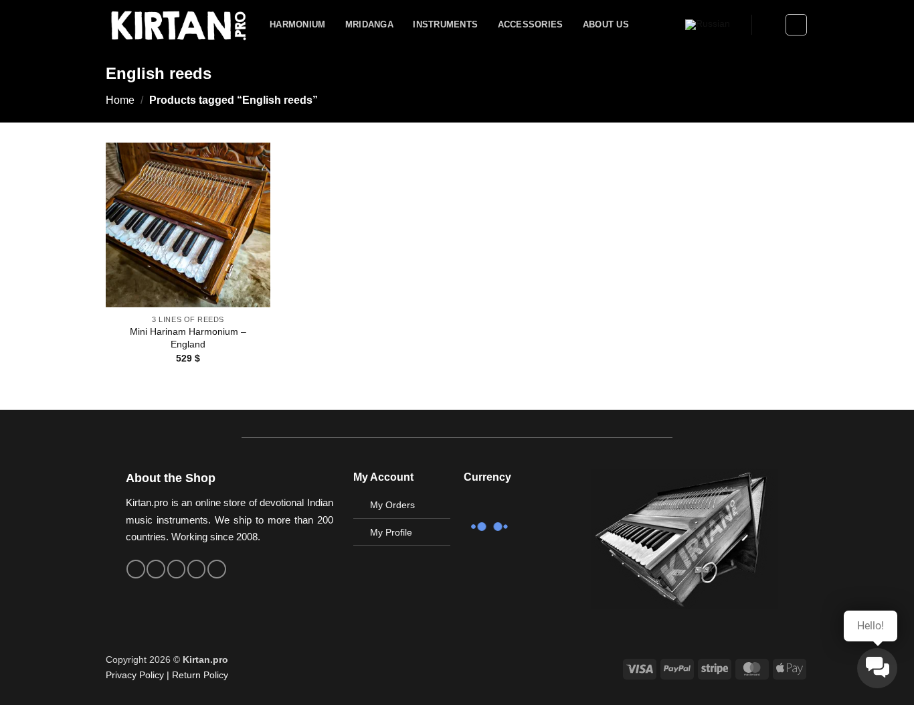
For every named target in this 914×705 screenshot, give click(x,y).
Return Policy (200, 675)
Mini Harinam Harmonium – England (188, 337)
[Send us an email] (176, 569)
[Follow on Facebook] (135, 569)
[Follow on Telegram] (216, 569)
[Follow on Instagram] (156, 569)
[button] (768, 25)
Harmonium (297, 24)
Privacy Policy (135, 675)
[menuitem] (707, 25)
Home (120, 100)
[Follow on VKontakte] (196, 569)
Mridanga (369, 24)
